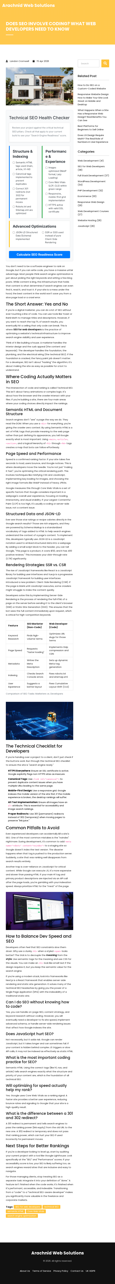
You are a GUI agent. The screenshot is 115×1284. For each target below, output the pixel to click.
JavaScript (86, 226)
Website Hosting (90, 220)
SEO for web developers (27, 1206)
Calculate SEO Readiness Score (39, 254)
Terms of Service (41, 1270)
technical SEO (51, 1206)
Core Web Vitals (36, 1211)
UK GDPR (90, 1270)
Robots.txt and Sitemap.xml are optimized (24, 210)
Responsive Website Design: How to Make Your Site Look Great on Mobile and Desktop (93, 99)
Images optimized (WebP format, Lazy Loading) (57, 172)
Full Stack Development (93, 175)
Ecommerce (87, 196)
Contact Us (77, 1270)
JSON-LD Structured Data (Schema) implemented (27, 235)
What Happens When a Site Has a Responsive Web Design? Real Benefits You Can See (93, 115)
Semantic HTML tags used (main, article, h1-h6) (24, 166)
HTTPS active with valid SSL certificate (56, 208)
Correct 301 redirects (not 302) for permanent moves (23, 195)
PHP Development (90, 190)
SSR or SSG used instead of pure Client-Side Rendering (54, 237)
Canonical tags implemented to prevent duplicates (24, 178)
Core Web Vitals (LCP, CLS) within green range (58, 185)
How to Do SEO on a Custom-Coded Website (92, 87)
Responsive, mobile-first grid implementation (57, 197)
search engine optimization (21, 1215)
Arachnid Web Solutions (28, 5)
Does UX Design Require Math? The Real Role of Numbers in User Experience (93, 138)
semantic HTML (15, 1211)
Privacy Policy (60, 1270)
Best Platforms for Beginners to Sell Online (91, 127)
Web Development (91, 160)
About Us (25, 1270)
